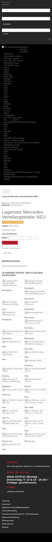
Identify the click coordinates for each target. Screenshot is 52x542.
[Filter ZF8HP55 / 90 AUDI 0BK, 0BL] (13, 401)
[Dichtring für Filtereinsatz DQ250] (13, 370)
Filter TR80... (29, 407)
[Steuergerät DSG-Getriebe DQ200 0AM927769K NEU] (13, 283)
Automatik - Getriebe (11, 58)
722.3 (6, 90)
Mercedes (7, 83)
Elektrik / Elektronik (11, 147)
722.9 (6, 88)
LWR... (4, 347)
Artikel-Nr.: (6, 205)
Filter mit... (6, 418)
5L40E (6, 106)
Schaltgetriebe (9, 115)
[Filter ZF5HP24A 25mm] (35, 352)
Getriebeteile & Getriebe (12, 56)
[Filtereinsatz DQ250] (35, 361)
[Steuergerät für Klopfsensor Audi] (13, 314)
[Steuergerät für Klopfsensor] (35, 303)
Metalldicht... (7, 386)
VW (5, 154)
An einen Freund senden (11, 248)
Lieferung (5, 501)
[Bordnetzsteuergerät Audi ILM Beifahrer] (13, 332)
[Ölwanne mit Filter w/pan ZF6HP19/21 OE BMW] (35, 435)
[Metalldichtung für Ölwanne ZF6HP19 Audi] (13, 380)
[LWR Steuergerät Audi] (13, 342)
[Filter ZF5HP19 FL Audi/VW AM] (13, 353)
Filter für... (28, 386)
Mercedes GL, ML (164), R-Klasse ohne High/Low (22, 143)
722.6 (6, 86)
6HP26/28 (7, 104)
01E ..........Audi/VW (11, 120)
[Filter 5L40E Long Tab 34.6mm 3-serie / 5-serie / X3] (35, 423)
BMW (6, 102)
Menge (4, 238)
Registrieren (6, 2)
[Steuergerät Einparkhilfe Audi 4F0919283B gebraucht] (35, 293)
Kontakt (6, 179)
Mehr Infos (8, 253)
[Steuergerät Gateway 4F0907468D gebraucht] (35, 282)
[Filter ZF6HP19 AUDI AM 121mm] (35, 370)
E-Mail (4, 7)
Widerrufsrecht (7, 524)
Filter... (4, 359)
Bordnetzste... (7, 338)
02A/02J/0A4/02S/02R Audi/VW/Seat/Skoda (20, 122)
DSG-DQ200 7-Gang (11, 63)
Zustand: (5, 226)
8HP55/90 (7, 79)
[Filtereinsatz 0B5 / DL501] (13, 390)
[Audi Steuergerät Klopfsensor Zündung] (13, 303)
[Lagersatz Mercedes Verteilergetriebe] (16, 203)
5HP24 (6, 70)
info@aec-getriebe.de (15, 491)
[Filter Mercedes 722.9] (13, 445)
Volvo (6, 99)
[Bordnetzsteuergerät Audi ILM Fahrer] (35, 332)
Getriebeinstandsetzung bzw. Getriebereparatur (21, 177)
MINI (5, 136)
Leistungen (24, 52)
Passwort (5, 15)
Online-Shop (8, 54)
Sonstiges (7, 170)
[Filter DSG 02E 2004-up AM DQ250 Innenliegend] (35, 343)
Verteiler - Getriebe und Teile (14, 140)
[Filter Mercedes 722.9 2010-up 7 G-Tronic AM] (35, 412)
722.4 (6, 93)
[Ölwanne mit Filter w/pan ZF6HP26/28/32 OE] (13, 435)
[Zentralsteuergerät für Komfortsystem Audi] (35, 322)
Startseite (23, 49)
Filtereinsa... (29, 365)
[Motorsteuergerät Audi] (35, 312)
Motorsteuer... (29, 317)
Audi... (4, 309)
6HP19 (6, 72)
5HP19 (6, 68)
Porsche (7, 111)
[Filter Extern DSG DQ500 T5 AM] (35, 391)
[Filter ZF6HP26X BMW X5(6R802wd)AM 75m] (13, 422)
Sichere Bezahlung (9, 511)
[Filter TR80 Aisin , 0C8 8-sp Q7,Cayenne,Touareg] (35, 401)
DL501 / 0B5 (8, 77)
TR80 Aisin (8, 81)
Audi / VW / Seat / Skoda (13, 61)
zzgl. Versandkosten (9, 234)
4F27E (6, 97)
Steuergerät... (7, 290)
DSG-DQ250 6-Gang (11, 65)
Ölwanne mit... (7, 441)
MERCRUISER (9, 174)
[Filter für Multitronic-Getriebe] (35, 380)
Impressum (6, 504)
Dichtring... (6, 376)
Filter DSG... (29, 349)
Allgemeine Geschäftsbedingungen (15, 507)
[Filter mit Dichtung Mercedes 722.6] (13, 412)
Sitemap (5, 527)
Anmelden (5, 5)
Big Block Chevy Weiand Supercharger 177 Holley (22, 172)
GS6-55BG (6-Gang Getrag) (14, 138)
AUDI (6, 152)
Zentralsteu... (29, 328)
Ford (5, 95)
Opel (5, 127)
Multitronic (7, 74)
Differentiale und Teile (12, 145)
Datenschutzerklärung (10, 517)
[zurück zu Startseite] (6, 191)
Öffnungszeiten (8, 521)
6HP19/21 (7, 108)
